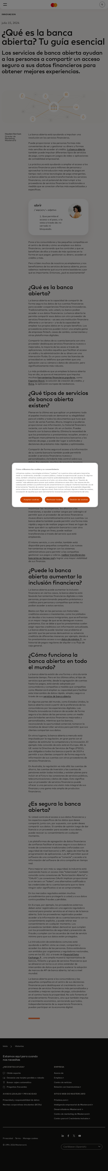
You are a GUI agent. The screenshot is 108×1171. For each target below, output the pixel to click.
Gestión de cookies (79, 500)
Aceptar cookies (31, 500)
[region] (55, 485)
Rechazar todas (54, 500)
